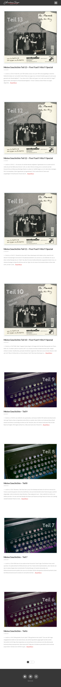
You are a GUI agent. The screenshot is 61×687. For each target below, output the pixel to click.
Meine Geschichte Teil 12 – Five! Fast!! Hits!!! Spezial (28, 158)
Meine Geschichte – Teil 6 (15, 631)
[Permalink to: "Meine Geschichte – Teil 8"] (30, 461)
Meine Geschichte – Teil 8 (15, 483)
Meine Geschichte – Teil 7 (15, 557)
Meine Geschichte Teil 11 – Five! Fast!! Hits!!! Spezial (28, 249)
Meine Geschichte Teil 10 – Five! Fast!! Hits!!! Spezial (28, 339)
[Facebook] (25, 676)
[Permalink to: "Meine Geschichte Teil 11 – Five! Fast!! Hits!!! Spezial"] (30, 219)
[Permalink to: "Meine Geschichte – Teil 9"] (30, 389)
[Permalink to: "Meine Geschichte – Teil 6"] (30, 609)
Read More (13, 82)
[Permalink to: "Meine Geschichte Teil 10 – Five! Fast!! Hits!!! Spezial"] (30, 310)
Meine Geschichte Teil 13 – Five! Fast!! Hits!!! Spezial (28, 67)
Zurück (9, 90)
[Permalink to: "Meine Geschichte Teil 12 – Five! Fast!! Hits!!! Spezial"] (30, 128)
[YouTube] (30, 676)
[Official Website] (12, 3)
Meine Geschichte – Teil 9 (15, 411)
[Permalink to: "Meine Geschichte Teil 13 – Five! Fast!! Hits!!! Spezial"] (30, 37)
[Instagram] (36, 676)
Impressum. (30, 680)
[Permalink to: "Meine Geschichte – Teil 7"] (30, 535)
